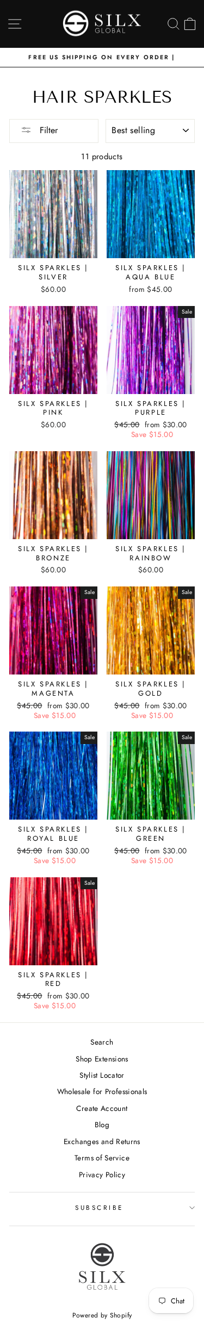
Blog (102, 1124)
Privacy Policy (102, 1174)
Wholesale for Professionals (102, 1091)
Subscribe (99, 1207)
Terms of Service (102, 1157)
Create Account (101, 1108)
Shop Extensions (102, 1058)
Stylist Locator (102, 1075)
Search (101, 1041)
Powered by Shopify (102, 1315)
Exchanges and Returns (102, 1141)
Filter (47, 130)
